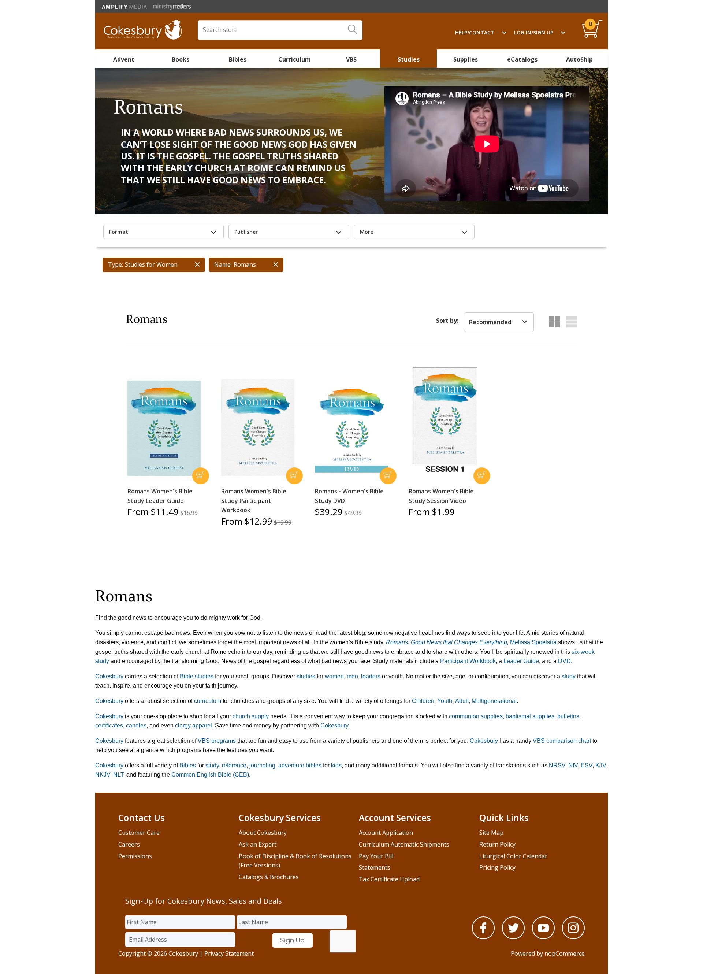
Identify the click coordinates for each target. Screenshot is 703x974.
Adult (462, 701)
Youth (444, 701)
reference (234, 765)
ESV (586, 765)
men (352, 676)
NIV (573, 765)
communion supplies (476, 716)
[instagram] (573, 937)
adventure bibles (299, 765)
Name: (223, 264)
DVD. (565, 661)
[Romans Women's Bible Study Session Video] (445, 421)
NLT (118, 774)
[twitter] (513, 937)
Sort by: (447, 320)
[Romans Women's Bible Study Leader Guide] (164, 428)
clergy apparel (193, 725)
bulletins (568, 716)
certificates (109, 725)
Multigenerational (494, 701)
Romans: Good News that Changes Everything (446, 642)
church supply (251, 716)
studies (306, 676)
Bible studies (196, 676)
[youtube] (543, 937)
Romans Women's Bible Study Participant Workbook (253, 500)
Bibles (187, 765)
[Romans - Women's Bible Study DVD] (351, 429)
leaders (370, 676)
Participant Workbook (468, 661)
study (569, 676)
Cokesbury (109, 676)
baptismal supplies (530, 716)
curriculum (207, 701)
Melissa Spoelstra (533, 642)
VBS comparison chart (562, 741)
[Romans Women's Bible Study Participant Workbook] (257, 427)
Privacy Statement (229, 953)
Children (423, 701)
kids (336, 765)
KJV (600, 765)
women (334, 676)
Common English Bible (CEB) (210, 774)
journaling (261, 765)
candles (136, 725)
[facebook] (483, 937)
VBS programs (217, 741)
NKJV (102, 774)
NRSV (557, 765)
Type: (115, 264)
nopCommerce (564, 953)
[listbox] (499, 322)
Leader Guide (521, 661)
